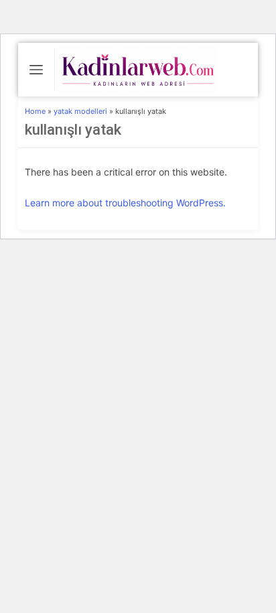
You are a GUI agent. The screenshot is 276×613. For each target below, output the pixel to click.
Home (35, 111)
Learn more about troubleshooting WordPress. (125, 202)
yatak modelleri (80, 111)
